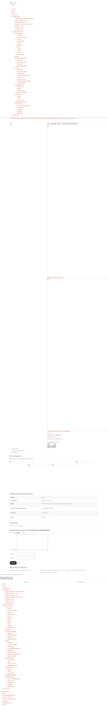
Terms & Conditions (8, 697)
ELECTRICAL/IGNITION (20, 58)
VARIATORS (20, 113)
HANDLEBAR (20, 41)
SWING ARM (20, 54)
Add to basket (51, 446)
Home (13, 11)
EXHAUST (19, 77)
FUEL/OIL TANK (21, 90)
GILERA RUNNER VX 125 (21, 22)
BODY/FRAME (18, 33)
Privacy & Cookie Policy (8, 695)
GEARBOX (19, 109)
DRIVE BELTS (20, 107)
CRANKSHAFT (20, 73)
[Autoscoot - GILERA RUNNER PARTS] (13, 3)
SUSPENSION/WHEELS (20, 102)
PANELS (19, 49)
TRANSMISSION (19, 104)
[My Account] (11, 7)
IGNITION (19, 60)
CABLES (19, 35)
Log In (4, 704)
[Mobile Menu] (10, 1)
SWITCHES (20, 64)
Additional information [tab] (18, 450)
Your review (13, 549)
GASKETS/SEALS (21, 79)
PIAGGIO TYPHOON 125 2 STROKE (23, 24)
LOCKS (19, 43)
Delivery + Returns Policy (9, 699)
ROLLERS (19, 111)
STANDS (19, 52)
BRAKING (17, 56)
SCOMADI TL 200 (19, 28)
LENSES (19, 98)
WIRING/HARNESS (22, 66)
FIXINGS (19, 39)
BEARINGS (20, 69)
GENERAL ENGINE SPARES (24, 81)
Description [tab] (15, 448)
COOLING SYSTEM (22, 71)
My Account (6, 691)
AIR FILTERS (20, 86)
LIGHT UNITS (20, 100)
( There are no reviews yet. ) (54, 435)
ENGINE (17, 68)
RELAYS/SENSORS (22, 62)
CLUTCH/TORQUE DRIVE (23, 105)
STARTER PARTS (21, 83)
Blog (13, 13)
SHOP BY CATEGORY (17, 31)
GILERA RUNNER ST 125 (21, 20)
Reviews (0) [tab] (15, 452)
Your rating (13, 533)
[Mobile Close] (0, 580)
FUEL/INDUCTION (19, 85)
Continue (9, 578)
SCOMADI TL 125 (19, 26)
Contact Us (15, 14)
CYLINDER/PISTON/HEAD (23, 75)
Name (12, 554)
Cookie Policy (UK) (7, 703)
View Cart (3, 578)
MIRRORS (19, 45)
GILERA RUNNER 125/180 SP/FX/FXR (24, 18)
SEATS (19, 50)
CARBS (19, 88)
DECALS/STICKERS (22, 37)
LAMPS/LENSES (19, 94)
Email (12, 558)
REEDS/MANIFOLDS (22, 92)
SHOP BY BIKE (16, 16)
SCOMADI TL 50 (19, 30)
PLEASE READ (15, 115)
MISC (18, 47)
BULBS (19, 96)
